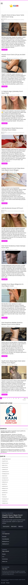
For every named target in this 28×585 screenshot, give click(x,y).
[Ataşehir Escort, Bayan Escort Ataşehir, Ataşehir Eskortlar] (14, 5)
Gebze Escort (4, 475)
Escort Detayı (4, 49)
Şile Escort (4, 494)
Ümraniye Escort (16, 132)
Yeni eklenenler (5, 539)
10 (13, 398)
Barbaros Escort (11, 19)
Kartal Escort (4, 484)
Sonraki (24, 399)
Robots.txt (4, 561)
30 (18, 398)
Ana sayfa (3, 582)
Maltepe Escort (5, 488)
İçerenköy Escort (16, 58)
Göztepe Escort (11, 249)
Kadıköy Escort (10, 172)
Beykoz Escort (4, 465)
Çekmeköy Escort (5, 471)
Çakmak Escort (5, 132)
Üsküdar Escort (5, 503)
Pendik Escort (4, 490)
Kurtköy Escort (5, 486)
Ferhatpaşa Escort (17, 19)
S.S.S (3, 556)
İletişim (4, 554)
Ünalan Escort (21, 132)
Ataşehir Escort (5, 19)
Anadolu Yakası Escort (12, 95)
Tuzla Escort (4, 496)
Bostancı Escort (11, 326)
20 (15, 398)
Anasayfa (4, 536)
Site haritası (5, 559)
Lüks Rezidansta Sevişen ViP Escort (12, 208)
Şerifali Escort (10, 132)
